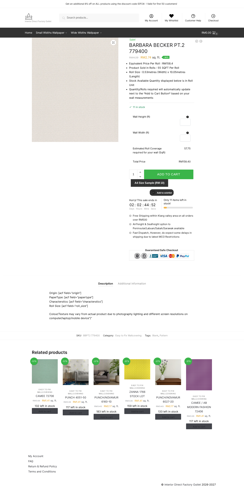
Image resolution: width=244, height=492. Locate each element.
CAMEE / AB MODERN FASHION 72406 (199, 407)
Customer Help (193, 20)
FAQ (30, 461)
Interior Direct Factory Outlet (182, 484)
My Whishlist (171, 20)
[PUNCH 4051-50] (76, 372)
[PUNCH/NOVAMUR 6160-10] (107, 372)
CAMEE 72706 (45, 396)
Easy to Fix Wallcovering (128, 335)
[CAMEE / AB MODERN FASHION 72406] (199, 374)
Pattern (164, 335)
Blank (155, 335)
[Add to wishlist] (53, 363)
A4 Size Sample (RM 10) (149, 182)
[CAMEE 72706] (45, 371)
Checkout (213, 20)
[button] (113, 42)
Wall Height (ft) (141, 116)
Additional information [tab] (132, 283)
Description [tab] (105, 283)
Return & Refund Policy (42, 466)
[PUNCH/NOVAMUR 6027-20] (168, 372)
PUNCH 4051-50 (75, 397)
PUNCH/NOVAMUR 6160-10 (106, 399)
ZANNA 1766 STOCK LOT (137, 394)
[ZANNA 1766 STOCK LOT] (137, 369)
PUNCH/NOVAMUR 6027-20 (168, 399)
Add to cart (168, 174)
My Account (151, 20)
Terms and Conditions (42, 471)
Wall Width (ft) (141, 132)
